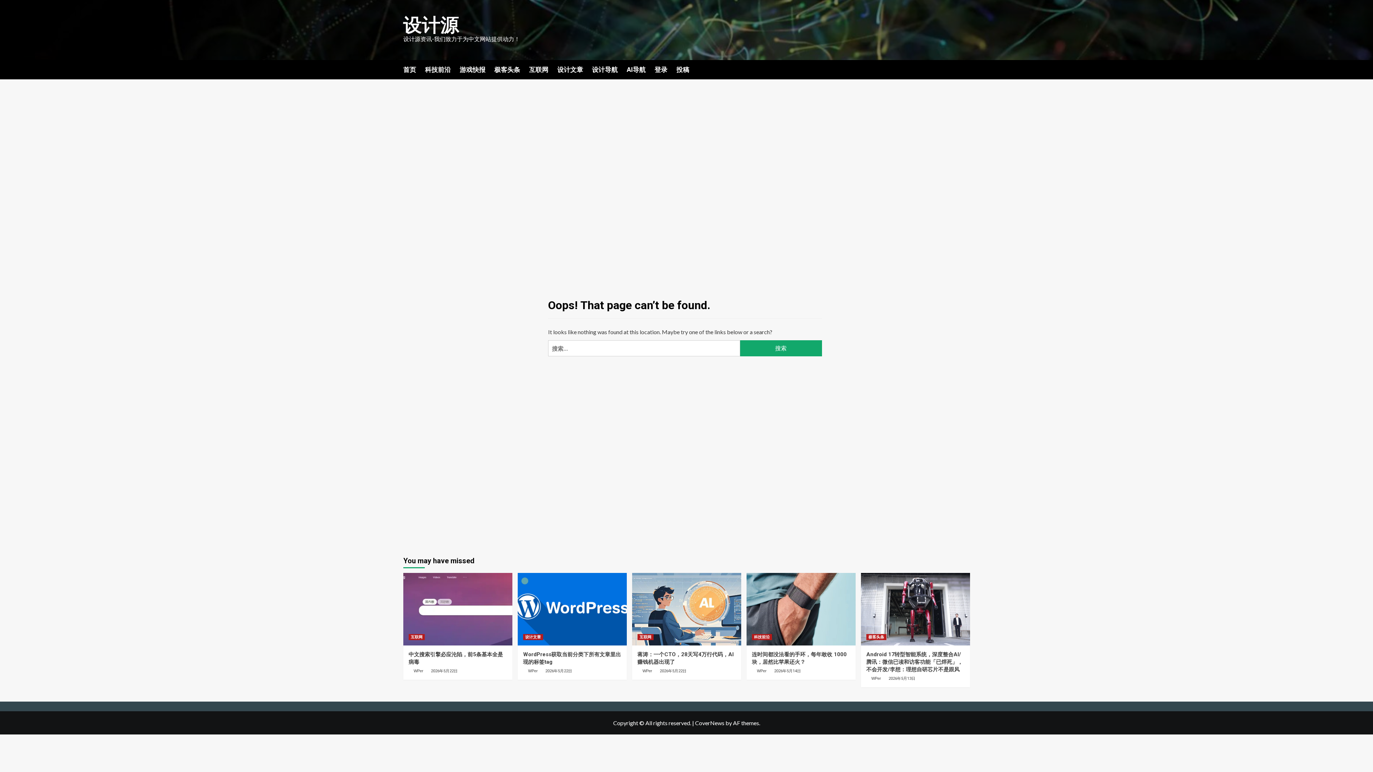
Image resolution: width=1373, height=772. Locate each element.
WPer (418, 671)
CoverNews (709, 722)
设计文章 (570, 69)
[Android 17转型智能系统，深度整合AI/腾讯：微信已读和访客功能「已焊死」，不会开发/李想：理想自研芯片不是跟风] (915, 609)
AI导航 (636, 69)
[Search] (965, 69)
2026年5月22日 (444, 671)
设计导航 (605, 69)
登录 (661, 69)
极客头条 (507, 69)
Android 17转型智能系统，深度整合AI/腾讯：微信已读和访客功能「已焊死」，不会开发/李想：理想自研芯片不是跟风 (914, 662)
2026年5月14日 (787, 671)
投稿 (682, 69)
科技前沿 (438, 69)
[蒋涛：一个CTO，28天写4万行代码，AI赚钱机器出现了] (686, 609)
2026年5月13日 (902, 678)
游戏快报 (473, 69)
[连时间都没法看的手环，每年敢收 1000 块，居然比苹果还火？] (801, 609)
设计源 (431, 25)
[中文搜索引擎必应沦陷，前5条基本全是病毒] (457, 609)
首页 (409, 69)
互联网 (538, 69)
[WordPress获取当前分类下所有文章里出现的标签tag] (572, 609)
